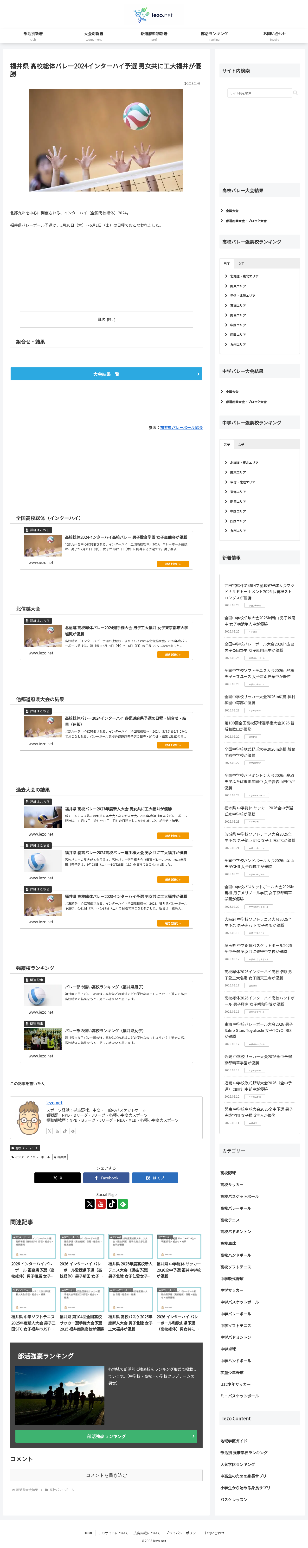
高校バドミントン (235, 1231)
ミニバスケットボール (239, 1396)
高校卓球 (228, 1243)
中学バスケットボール (239, 1302)
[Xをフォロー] (49, 1131)
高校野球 (228, 1173)
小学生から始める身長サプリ (245, 1487)
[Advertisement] (58, 267)
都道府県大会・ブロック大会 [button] (246, 220)
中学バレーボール (235, 1314)
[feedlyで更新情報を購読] (73, 1131)
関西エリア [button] (238, 315)
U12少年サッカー (235, 1384)
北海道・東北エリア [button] (244, 276)
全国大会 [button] (232, 210)
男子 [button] (227, 263)
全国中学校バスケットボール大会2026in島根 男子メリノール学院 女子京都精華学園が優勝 (259, 893)
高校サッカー (232, 1184)
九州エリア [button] (238, 344)
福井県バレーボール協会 (181, 427)
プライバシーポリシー (182, 1532)
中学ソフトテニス (235, 1325)
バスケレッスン (233, 1499)
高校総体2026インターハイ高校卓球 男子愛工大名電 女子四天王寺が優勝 (258, 975)
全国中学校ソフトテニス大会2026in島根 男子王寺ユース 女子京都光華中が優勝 (259, 673)
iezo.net (54, 1103)
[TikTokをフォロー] (65, 1131)
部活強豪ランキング (106, 1436)
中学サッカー (232, 1290)
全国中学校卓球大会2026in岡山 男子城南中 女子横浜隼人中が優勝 (260, 621)
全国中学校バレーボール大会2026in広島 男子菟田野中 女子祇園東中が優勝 (259, 647)
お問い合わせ (214, 1532)
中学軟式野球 (232, 1278)
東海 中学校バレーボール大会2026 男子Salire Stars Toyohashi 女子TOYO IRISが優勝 (259, 1030)
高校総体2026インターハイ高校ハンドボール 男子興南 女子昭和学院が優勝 (260, 1001)
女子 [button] (241, 263)
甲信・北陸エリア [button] (242, 295)
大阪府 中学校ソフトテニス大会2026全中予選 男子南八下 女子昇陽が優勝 (258, 922)
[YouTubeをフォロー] (57, 1131)
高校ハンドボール (235, 1255)
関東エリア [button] (238, 286)
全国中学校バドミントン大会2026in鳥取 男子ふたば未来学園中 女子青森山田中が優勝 (260, 781)
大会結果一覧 (106, 374)
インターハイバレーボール (32, 1157)
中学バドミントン (235, 1337)
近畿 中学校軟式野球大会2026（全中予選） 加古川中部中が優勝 (258, 1086)
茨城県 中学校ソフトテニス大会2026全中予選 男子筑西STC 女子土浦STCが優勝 (260, 837)
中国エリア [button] (238, 325)
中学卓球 (228, 1349)
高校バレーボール (26, 1148)
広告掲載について (147, 1532)
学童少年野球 (232, 1372)
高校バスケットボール (239, 1196)
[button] (295, 93)
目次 (101, 319)
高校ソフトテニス (235, 1267)
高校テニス (230, 1220)
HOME (88, 1532)
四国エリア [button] (238, 334)
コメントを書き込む (106, 1475)
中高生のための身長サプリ (243, 1476)
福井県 (62, 1157)
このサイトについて (113, 1532)
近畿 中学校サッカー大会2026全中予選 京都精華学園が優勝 (258, 1060)
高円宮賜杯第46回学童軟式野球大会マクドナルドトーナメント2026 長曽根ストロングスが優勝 (259, 591)
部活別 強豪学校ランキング (244, 1452)
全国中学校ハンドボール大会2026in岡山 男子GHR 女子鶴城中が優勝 (259, 863)
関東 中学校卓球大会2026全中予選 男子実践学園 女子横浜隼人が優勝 (259, 1112)
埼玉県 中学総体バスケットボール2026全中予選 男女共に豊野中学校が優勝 (258, 948)
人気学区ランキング (237, 1464)
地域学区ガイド (233, 1441)
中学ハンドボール (235, 1360)
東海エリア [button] (238, 305)
